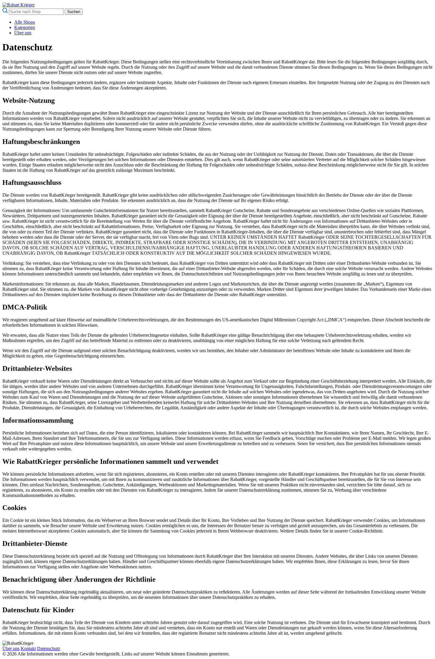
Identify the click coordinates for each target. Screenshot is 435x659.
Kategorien (24, 27)
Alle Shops (24, 22)
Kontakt (28, 648)
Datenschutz (48, 648)
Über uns (22, 32)
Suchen (73, 11)
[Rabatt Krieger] (18, 4)
